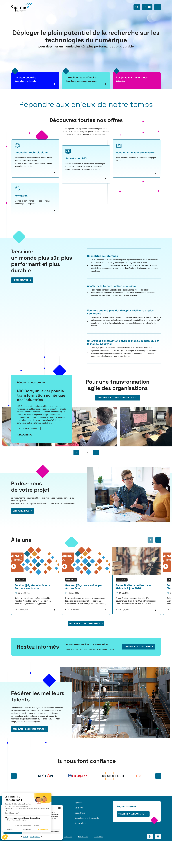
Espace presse (83, 837)
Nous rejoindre (80, 823)
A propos (78, 803)
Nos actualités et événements (87, 818)
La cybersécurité (25, 79)
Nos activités (80, 813)
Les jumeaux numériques (132, 79)
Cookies (25, 837)
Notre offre (79, 808)
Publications (98, 837)
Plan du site (68, 837)
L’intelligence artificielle (81, 79)
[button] (59, 808)
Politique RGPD (35, 837)
